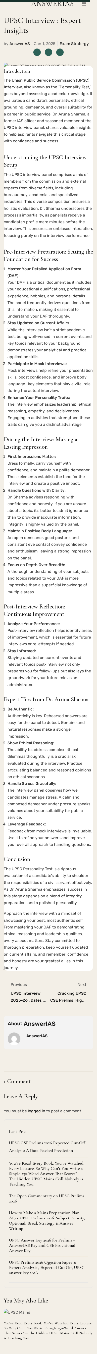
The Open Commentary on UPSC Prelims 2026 (46, 1198)
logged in (36, 1111)
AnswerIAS (19, 43)
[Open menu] (84, 4)
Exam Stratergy (74, 43)
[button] (82, 1300)
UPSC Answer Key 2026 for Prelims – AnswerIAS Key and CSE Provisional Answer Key (42, 1245)
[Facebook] (37, 52)
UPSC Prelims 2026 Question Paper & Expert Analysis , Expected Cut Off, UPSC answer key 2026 (47, 1267)
